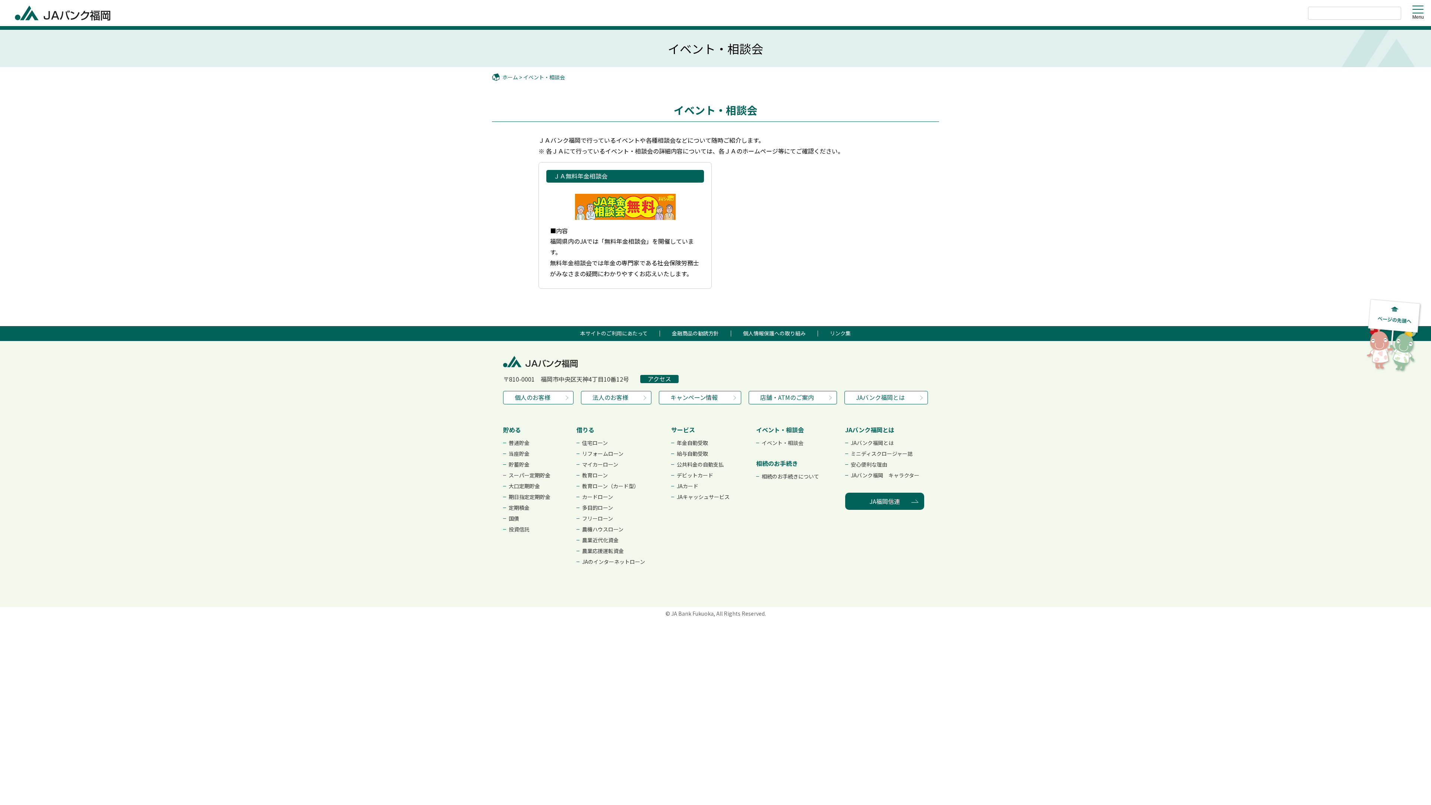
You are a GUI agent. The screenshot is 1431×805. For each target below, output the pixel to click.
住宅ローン (595, 442)
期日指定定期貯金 (529, 497)
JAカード (687, 486)
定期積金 (519, 507)
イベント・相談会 (544, 77)
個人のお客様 (532, 397)
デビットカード (695, 475)
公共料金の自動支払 (700, 464)
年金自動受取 (692, 442)
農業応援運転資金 (603, 551)
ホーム (510, 77)
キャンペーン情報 (694, 397)
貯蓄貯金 (519, 464)
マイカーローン (600, 464)
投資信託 (519, 529)
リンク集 (840, 333)
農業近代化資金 (600, 540)
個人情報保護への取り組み (774, 333)
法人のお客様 (610, 397)
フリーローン (597, 518)
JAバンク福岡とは (880, 397)
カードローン (597, 497)
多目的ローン (597, 507)
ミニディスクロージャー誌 (882, 453)
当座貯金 (519, 453)
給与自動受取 (692, 453)
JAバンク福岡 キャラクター (885, 475)
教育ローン (595, 475)
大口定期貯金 (524, 486)
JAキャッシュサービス (703, 497)
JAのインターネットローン (613, 561)
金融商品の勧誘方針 (695, 333)
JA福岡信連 (884, 501)
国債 (514, 518)
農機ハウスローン (602, 529)
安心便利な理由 (869, 464)
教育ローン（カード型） (610, 486)
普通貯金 (519, 442)
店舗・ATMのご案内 (787, 397)
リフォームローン (602, 453)
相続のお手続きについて (790, 476)
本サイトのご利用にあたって (614, 333)
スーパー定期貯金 (529, 475)
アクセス (659, 379)
